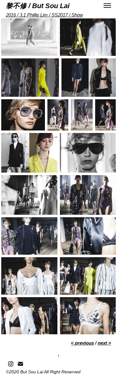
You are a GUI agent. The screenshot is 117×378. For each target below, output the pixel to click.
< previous (82, 343)
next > (104, 343)
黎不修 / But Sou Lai (38, 6)
